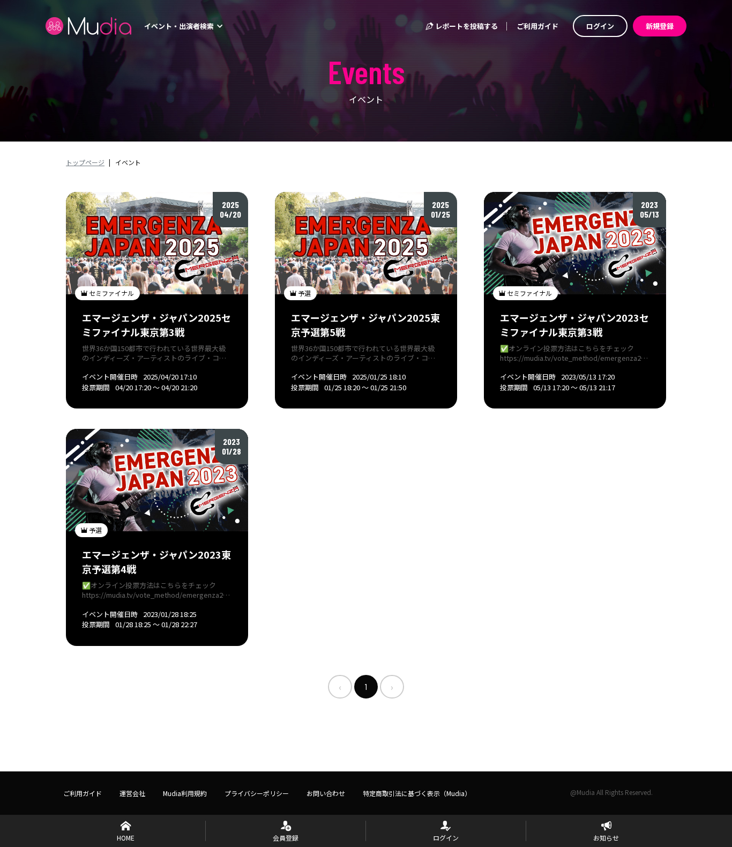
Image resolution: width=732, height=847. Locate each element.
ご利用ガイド (537, 26)
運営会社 (132, 793)
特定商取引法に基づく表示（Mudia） (417, 793)
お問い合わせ (326, 793)
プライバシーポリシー (257, 793)
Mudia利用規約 (185, 793)
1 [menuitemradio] (366, 686)
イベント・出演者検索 (179, 26)
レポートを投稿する (466, 26)
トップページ (85, 162)
